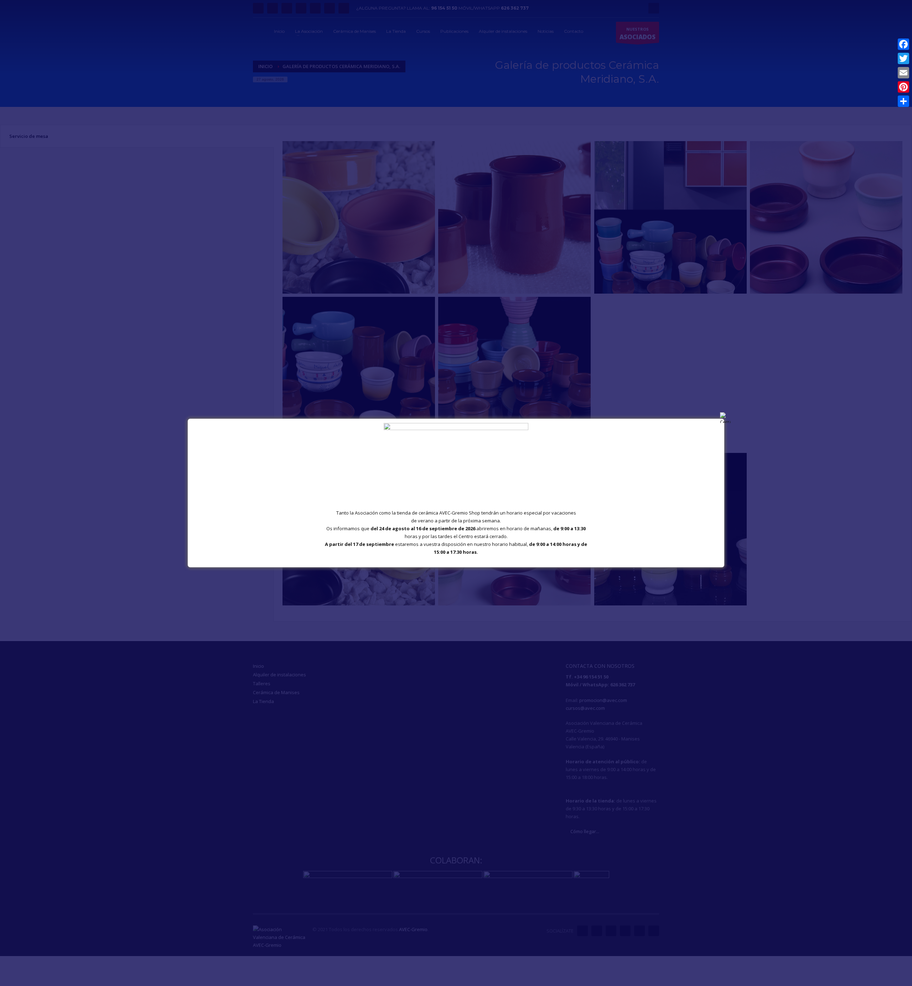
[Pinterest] (903, 87)
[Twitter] (903, 58)
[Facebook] (903, 44)
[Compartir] (903, 101)
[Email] (903, 73)
